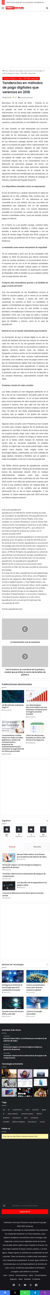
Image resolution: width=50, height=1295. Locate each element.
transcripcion (32, 1122)
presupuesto (17, 1118)
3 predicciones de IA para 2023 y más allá (13, 1012)
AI (8, 1110)
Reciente (37, 847)
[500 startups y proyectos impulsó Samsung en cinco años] (25, 1092)
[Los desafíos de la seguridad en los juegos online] (8, 885)
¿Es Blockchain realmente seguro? (13, 706)
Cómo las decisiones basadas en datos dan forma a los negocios (35, 737)
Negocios (13, 1279)
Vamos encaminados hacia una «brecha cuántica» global (35, 987)
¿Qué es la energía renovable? (34, 1012)
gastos (44, 1110)
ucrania (42, 1122)
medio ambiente (13, 1114)
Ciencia (11, 1275)
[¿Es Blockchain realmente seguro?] (13, 696)
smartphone (34, 1118)
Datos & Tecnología (16, 71)
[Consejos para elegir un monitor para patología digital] (9, 1083)
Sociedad (27, 1279)
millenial (39, 1114)
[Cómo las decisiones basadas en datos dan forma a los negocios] (37, 727)
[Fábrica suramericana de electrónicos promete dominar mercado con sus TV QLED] (9, 1092)
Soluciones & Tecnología (33, 71)
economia (35, 1110)
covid (27, 1110)
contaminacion (17, 1110)
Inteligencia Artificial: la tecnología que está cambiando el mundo (12, 987)
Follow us (6, 1128)
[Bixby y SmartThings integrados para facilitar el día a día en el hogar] (25, 1083)
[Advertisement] (25, 38)
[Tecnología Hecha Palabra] (15, 7)
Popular (12, 847)
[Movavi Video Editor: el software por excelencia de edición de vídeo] (8, 857)
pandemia (6, 1118)
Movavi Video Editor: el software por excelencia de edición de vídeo (32, 855)
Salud (20, 1279)
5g (4, 1110)
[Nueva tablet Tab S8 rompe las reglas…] (40, 1092)
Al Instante (36, 1279)
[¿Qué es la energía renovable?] (37, 1003)
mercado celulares (27, 1114)
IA (3, 1114)
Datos (31, 1275)
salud (25, 1118)
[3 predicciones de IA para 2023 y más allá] (13, 1003)
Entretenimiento (41, 1275)
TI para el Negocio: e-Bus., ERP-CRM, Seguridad (21, 78)
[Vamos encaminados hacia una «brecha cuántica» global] (37, 976)
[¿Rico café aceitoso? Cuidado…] (9, 1073)
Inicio (6, 71)
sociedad (6, 1122)
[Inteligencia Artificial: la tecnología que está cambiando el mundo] (13, 976)
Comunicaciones (21, 1275)
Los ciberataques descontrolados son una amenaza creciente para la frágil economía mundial (36, 709)
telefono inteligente (18, 1122)
